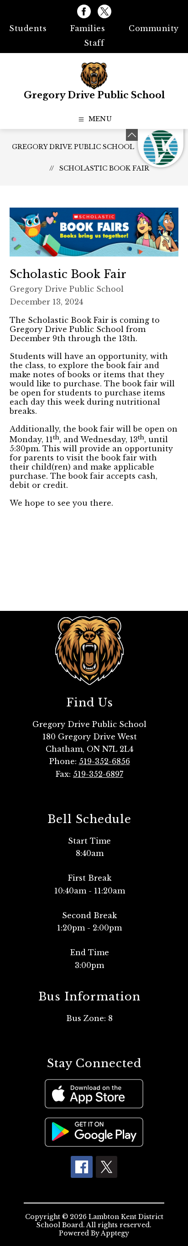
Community (154, 28)
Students (28, 28)
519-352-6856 (104, 761)
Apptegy (115, 1233)
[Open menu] (94, 119)
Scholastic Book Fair (104, 168)
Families (87, 28)
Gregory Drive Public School (73, 147)
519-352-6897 (98, 774)
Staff (94, 43)
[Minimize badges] (132, 135)
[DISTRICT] (160, 148)
